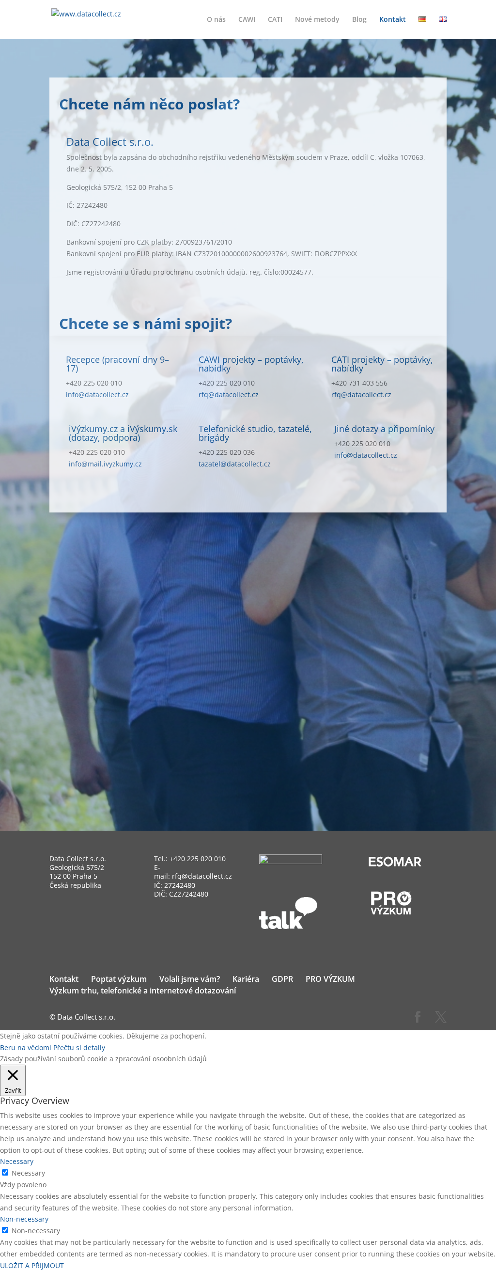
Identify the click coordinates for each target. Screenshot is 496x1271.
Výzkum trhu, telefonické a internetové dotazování (142, 990)
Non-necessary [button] (24, 1219)
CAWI (246, 20)
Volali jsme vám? (189, 979)
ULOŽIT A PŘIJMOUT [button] (32, 1265)
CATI (275, 20)
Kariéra (245, 979)
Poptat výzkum (119, 979)
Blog (359, 20)
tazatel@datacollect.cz (235, 463)
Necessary (28, 1173)
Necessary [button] (16, 1161)
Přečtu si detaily (79, 1047)
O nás (216, 20)
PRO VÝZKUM (330, 979)
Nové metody (317, 20)
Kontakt (392, 20)
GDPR (282, 979)
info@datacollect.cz (97, 394)
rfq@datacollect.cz (229, 394)
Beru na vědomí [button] (25, 1047)
